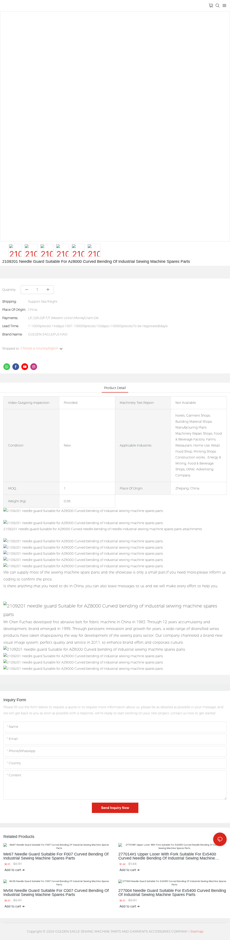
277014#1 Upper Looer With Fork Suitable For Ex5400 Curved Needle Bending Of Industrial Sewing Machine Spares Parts (167, 856)
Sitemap (196, 931)
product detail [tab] (115, 388)
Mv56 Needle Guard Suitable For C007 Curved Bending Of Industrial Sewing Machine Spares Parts (56, 893)
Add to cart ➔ (14, 870)
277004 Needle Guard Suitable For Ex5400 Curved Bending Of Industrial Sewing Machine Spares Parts (172, 893)
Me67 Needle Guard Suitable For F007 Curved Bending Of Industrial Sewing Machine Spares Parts (55, 856)
